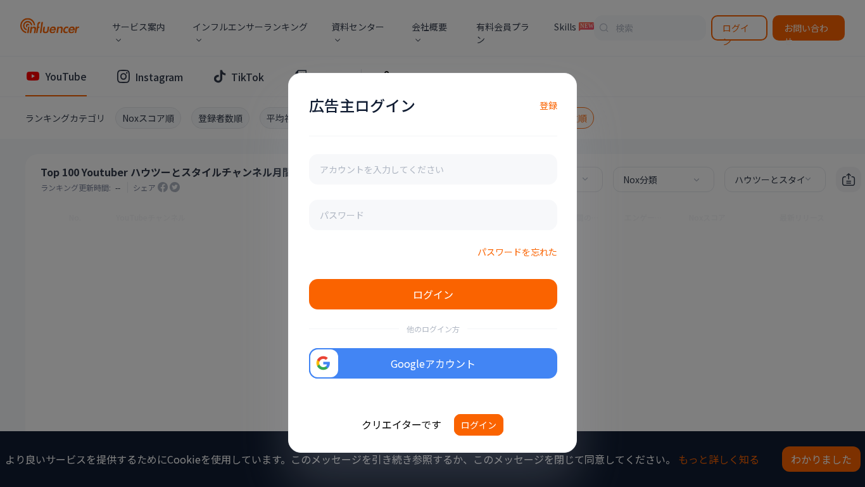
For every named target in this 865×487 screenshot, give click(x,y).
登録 (548, 105)
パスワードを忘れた (517, 251)
